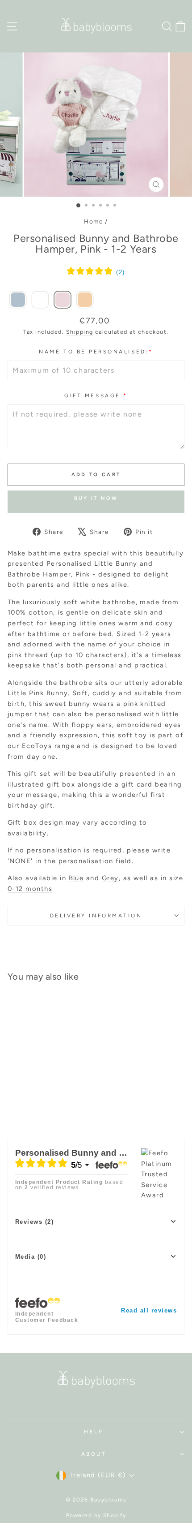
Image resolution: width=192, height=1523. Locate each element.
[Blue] (18, 300)
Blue (76, 878)
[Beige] (85, 300)
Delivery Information (96, 915)
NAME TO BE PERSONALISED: (96, 351)
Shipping (79, 331)
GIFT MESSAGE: (95, 395)
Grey (110, 878)
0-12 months (30, 889)
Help (93, 1431)
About (94, 1454)
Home (93, 221)
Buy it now (96, 498)
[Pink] (62, 300)
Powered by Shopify (96, 1515)
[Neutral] (40, 300)
